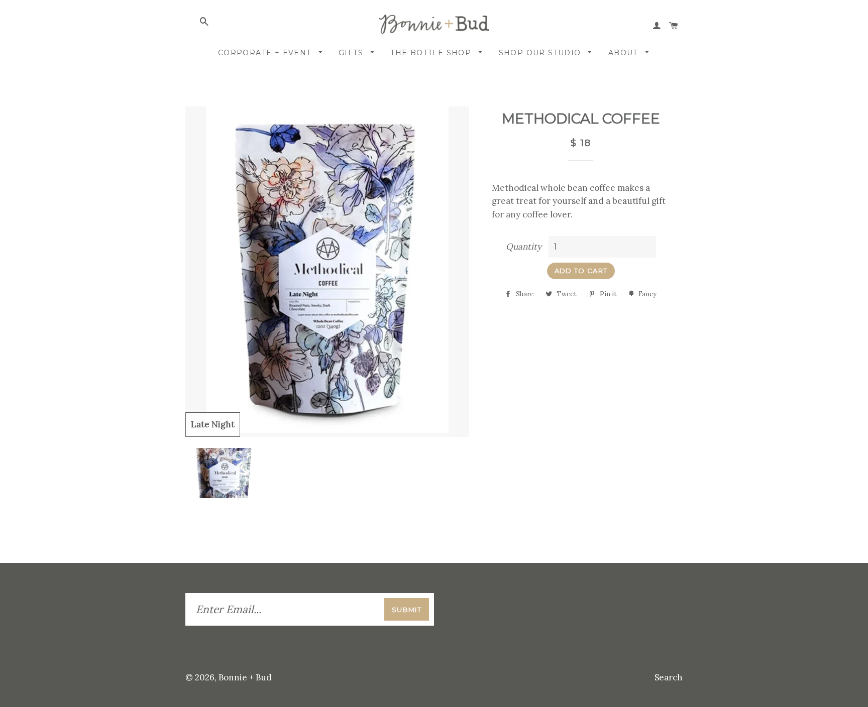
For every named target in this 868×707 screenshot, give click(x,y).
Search (669, 677)
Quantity (523, 246)
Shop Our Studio (541, 52)
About (624, 52)
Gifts (352, 52)
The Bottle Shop (432, 52)
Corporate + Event (266, 52)
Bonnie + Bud (245, 677)
